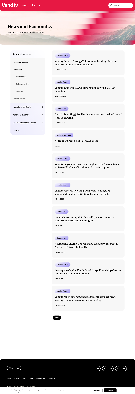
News (9, 379)
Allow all (110, 390)
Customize (96, 390)
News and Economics (21, 54)
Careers (52, 379)
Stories (16, 379)
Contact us (14, 368)
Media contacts (28, 379)
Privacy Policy (41, 379)
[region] (67, 390)
